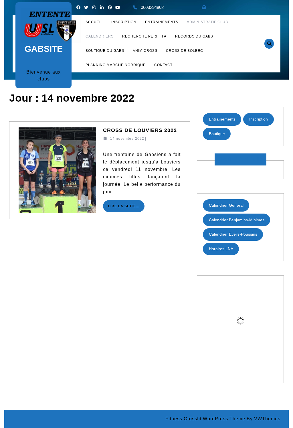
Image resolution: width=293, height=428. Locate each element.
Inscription (258, 119)
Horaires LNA (221, 248)
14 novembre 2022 (127, 139)
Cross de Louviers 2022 (140, 130)
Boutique (217, 133)
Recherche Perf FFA (144, 36)
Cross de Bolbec (184, 51)
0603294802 (152, 7)
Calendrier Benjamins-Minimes (236, 220)
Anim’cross (145, 51)
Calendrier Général (226, 205)
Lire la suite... (126, 208)
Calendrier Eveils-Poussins (233, 234)
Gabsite (44, 49)
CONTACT (163, 65)
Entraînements (161, 22)
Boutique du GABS (105, 51)
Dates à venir (240, 159)
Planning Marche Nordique (116, 65)
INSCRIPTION (123, 22)
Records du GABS (194, 36)
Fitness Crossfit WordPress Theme (205, 418)
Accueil (94, 22)
